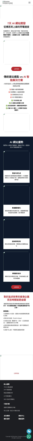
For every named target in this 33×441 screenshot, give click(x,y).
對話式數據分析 (8, 393)
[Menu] (29, 2)
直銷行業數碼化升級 (9, 407)
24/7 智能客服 (8, 389)
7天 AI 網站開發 (8, 387)
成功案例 (7, 416)
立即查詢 (16, 69)
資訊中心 (21, 416)
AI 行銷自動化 (8, 396)
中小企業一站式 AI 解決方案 (12, 410)
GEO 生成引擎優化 (9, 399)
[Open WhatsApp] (28, 436)
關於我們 (7, 419)
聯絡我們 (21, 419)
